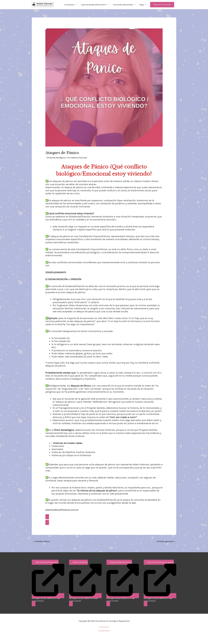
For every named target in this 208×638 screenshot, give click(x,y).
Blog (142, 4)
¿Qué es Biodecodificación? (93, 4)
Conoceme (69, 4)
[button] (162, 4)
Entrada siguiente (166, 541)
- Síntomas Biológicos (55, 157)
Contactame (104, 630)
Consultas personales (123, 4)
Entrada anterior (41, 541)
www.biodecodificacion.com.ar (62, 509)
